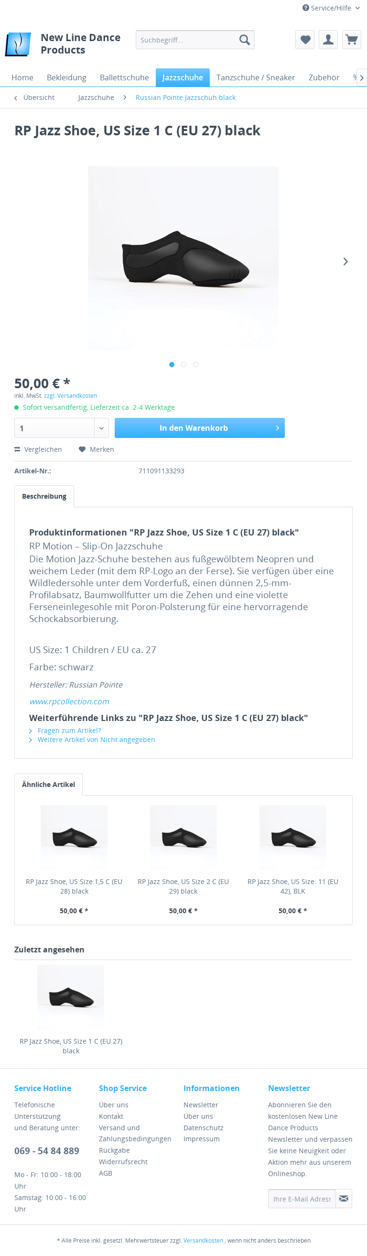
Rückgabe (114, 1150)
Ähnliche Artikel (48, 784)
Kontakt (111, 1116)
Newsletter (201, 1104)
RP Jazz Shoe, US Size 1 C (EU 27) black (71, 1046)
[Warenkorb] (351, 39)
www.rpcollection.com (69, 701)
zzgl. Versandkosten (70, 396)
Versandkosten (203, 1240)
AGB (105, 1173)
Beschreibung (44, 496)
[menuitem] (195, 39)
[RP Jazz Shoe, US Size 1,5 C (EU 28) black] (74, 838)
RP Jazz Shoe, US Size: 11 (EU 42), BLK (293, 886)
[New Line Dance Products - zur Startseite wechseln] (18, 47)
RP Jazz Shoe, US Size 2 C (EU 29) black (183, 886)
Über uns (114, 1104)
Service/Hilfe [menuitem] (331, 7)
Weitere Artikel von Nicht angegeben (95, 739)
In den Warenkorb (194, 428)
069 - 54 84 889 (46, 1151)
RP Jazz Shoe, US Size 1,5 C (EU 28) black (74, 886)
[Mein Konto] (328, 39)
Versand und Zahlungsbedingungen (135, 1133)
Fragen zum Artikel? (68, 730)
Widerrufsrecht (123, 1161)
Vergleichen (42, 449)
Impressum (202, 1138)
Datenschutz (204, 1127)
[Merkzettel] (304, 39)
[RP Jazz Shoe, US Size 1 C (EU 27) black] (70, 998)
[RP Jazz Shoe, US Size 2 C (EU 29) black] (184, 838)
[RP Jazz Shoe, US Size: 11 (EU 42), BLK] (293, 838)
